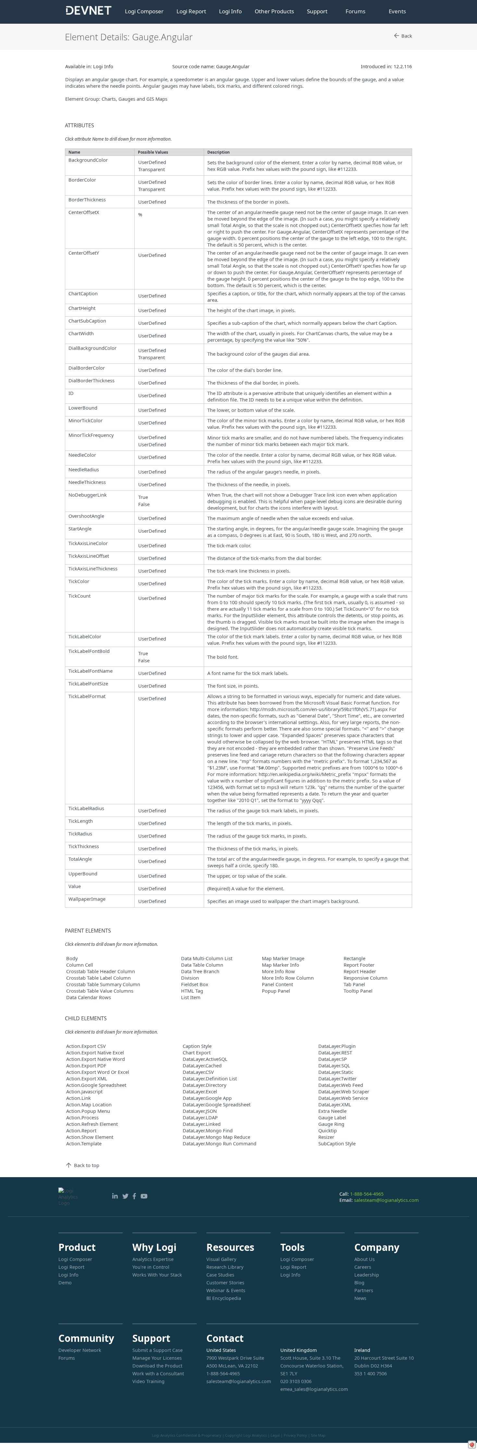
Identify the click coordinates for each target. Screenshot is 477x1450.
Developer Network (79, 1350)
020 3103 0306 (296, 1381)
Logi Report (191, 11)
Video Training (148, 1381)
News (360, 1298)
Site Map (318, 1435)
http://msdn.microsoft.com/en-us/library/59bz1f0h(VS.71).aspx (319, 709)
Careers (362, 1267)
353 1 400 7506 (370, 1373)
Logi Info (230, 11)
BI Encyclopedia (223, 1298)
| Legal (274, 1435)
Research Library (224, 1267)
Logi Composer (144, 11)
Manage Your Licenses (157, 1358)
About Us (364, 1259)
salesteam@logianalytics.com (386, 1200)
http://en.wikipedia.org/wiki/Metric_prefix (305, 774)
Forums (355, 11)
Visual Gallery (221, 1259)
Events (397, 11)
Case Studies (220, 1275)
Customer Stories (225, 1282)
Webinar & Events (225, 1290)
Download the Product (157, 1366)
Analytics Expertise (153, 1259)
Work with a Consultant (158, 1373)
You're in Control (150, 1267)
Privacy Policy (295, 1435)
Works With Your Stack (157, 1275)
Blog (359, 1282)
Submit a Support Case (157, 1350)
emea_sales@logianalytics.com (312, 1389)
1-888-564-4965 (367, 1194)
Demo (65, 1282)
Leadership (366, 1275)
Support (317, 11)
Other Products (274, 11)
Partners (363, 1290)
